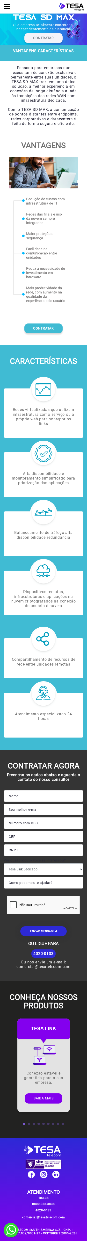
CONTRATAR (43, 38)
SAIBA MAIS (44, 1098)
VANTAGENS (24, 51)
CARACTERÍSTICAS (56, 51)
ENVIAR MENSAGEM (43, 931)
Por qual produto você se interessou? (35, 860)
